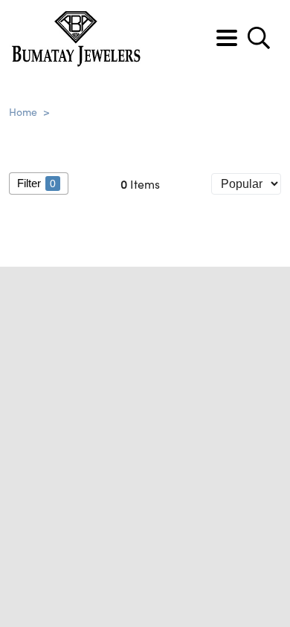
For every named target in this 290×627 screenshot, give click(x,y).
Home (23, 111)
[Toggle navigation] (227, 38)
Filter (36, 183)
